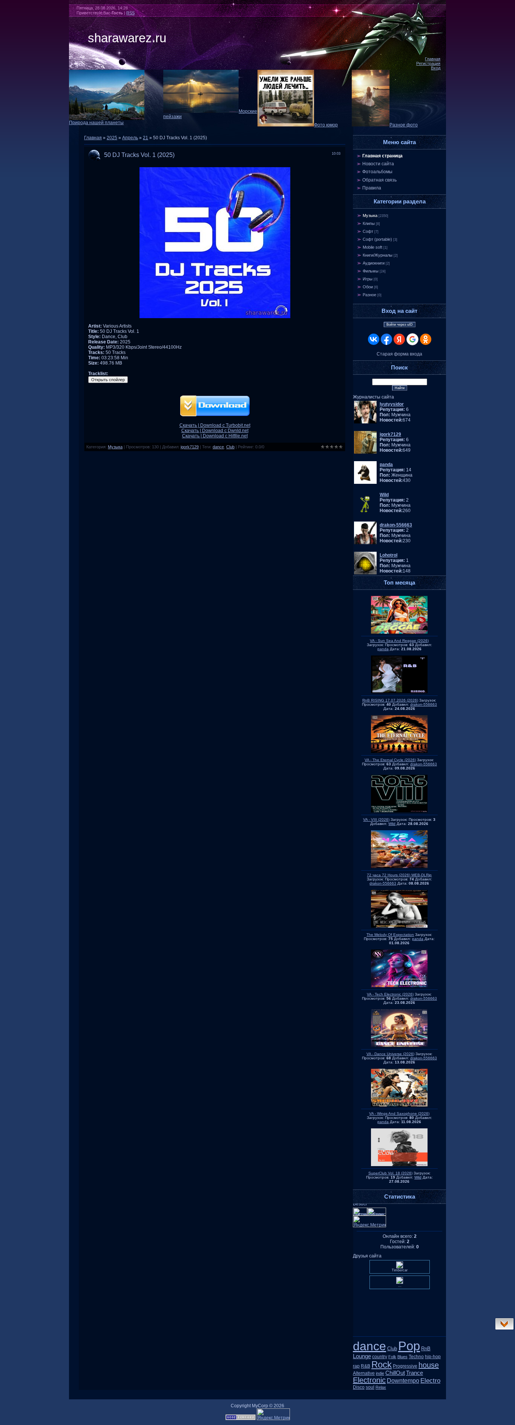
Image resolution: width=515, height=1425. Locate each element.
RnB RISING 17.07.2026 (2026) (390, 700)
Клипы (369, 223)
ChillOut (395, 1373)
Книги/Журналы (377, 255)
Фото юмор (326, 125)
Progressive (405, 1366)
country (379, 1356)
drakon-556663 (423, 704)
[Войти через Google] (412, 339)
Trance (414, 1373)
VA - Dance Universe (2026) (390, 1054)
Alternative (364, 1373)
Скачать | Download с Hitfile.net (215, 436)
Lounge (362, 1356)
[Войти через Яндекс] (399, 339)
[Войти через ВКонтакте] (373, 339)
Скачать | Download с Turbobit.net (214, 425)
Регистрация (428, 63)
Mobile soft (372, 247)
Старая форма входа (399, 354)
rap (356, 1366)
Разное (369, 294)
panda (383, 649)
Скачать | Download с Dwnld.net (214, 430)
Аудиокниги (374, 263)
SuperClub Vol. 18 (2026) (390, 1173)
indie (380, 1373)
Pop (409, 1346)
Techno (416, 1356)
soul (370, 1387)
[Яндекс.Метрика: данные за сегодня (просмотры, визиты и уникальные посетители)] (273, 1414)
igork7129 (190, 447)
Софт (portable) (377, 239)
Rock (381, 1364)
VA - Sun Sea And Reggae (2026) (399, 641)
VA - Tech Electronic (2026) (390, 994)
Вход (435, 68)
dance (218, 447)
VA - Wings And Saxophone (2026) (399, 1113)
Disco (359, 1387)
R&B (365, 1366)
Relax (381, 1387)
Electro (430, 1380)
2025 (112, 137)
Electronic (369, 1380)
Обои (368, 287)
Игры (367, 279)
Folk (392, 1356)
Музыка (115, 447)
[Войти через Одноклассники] (425, 339)
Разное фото (403, 125)
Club (230, 447)
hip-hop (433, 1356)
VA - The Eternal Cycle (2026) (390, 760)
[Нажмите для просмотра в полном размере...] (214, 316)
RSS (130, 13)
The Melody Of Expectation (390, 935)
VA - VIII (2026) (376, 819)
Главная (432, 59)
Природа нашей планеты (96, 122)
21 (145, 137)
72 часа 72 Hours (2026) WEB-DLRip (399, 875)
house (428, 1365)
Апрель (130, 137)
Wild (391, 824)
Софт (368, 231)
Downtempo (403, 1380)
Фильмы (371, 271)
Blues (402, 1356)
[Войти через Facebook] (386, 339)
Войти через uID (399, 324)
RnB (426, 1348)
